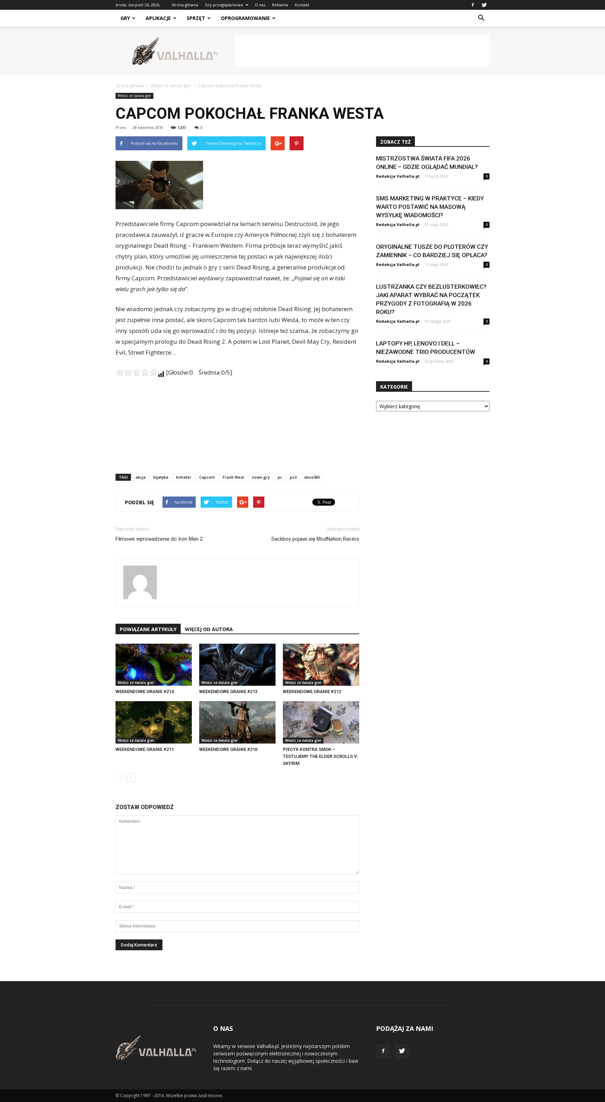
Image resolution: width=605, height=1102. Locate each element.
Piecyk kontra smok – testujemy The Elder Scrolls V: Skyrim (320, 756)
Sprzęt (196, 18)
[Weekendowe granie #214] (154, 665)
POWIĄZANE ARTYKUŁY (148, 629)
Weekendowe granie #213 (228, 691)
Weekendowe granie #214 (145, 691)
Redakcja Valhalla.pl (397, 176)
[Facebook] (472, 5)
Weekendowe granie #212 (312, 691)
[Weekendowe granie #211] (154, 722)
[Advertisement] (362, 51)
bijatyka (160, 477)
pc (280, 477)
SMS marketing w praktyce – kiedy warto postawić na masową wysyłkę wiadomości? (430, 207)
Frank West (233, 477)
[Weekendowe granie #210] (237, 722)
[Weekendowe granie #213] (237, 665)
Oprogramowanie (245, 18)
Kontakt (302, 4)
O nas (260, 4)
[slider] (137, 372)
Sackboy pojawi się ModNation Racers (315, 539)
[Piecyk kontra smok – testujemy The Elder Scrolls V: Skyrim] (321, 722)
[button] (481, 18)
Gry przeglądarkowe (224, 4)
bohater (184, 477)
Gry (125, 18)
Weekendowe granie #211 (145, 749)
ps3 (293, 477)
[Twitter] (484, 5)
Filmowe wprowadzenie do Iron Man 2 (159, 539)
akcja (140, 477)
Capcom (207, 477)
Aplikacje (158, 18)
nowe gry (261, 477)
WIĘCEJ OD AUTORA (209, 629)
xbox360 (312, 477)
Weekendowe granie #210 (228, 749)
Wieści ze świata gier (134, 95)
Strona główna (185, 4)
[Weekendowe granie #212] (321, 665)
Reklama (280, 4)
